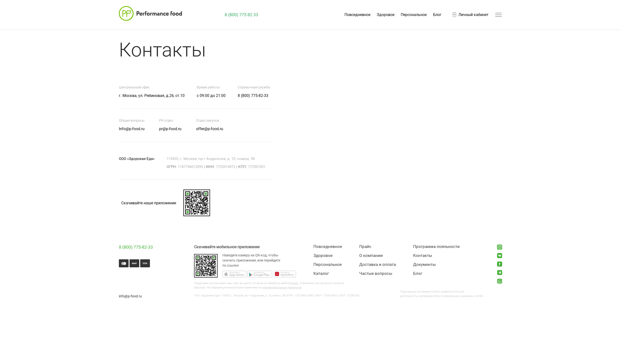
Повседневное (357, 15)
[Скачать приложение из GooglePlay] (259, 274)
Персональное (414, 15)
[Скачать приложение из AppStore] (234, 274)
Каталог (321, 273)
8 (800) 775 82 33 (241, 14)
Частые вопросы (375, 273)
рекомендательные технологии (281, 287)
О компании (371, 256)
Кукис (294, 283)
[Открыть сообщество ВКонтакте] (499, 255)
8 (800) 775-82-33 (136, 247)
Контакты (422, 256)
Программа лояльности (436, 247)
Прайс (365, 247)
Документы (424, 264)
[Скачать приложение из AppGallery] (284, 274)
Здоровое (385, 15)
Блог (437, 15)
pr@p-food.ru (170, 129)
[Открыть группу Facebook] (499, 264)
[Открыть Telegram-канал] (499, 272)
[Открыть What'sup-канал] (499, 281)
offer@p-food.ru (209, 129)
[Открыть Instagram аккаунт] (499, 247)
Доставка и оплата (377, 264)
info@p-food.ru (130, 296)
